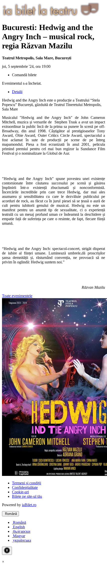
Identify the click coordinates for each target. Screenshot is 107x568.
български (21, 531)
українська (21, 540)
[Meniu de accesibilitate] (7, 551)
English (18, 527)
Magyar (18, 536)
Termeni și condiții (26, 483)
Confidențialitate (25, 487)
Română (10, 514)
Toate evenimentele (17, 296)
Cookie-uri (20, 492)
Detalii (17, 92)
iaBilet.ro (29, 505)
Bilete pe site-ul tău (27, 496)
